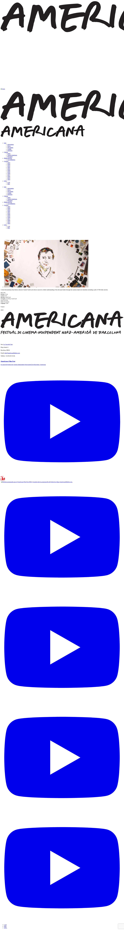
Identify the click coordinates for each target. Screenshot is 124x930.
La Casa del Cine (8, 344)
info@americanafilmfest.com (12, 353)
